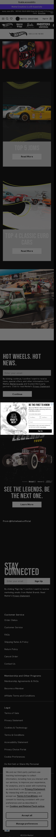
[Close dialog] (52, 404)
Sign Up (40, 431)
